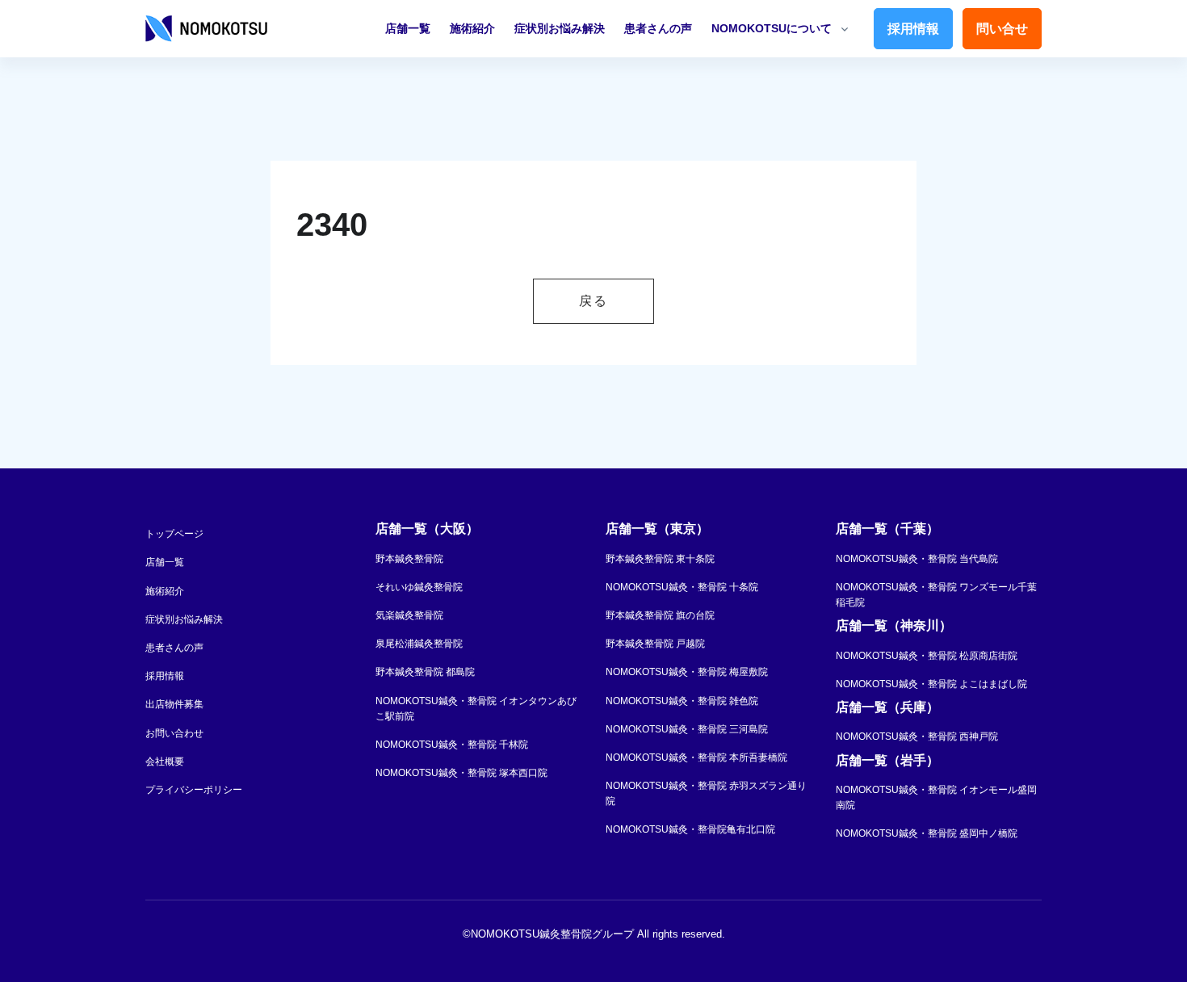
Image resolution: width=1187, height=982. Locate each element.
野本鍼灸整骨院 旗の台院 (660, 615)
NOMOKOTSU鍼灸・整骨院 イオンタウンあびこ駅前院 (476, 708)
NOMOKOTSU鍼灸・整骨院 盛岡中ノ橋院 (926, 833)
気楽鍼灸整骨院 (409, 615)
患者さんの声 (658, 28)
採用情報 (913, 29)
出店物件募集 (174, 704)
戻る (593, 301)
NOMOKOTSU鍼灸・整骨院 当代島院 (917, 558)
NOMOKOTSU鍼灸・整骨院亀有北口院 (690, 829)
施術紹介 (472, 28)
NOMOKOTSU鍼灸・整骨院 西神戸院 (917, 736)
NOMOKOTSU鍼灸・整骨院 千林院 (451, 744)
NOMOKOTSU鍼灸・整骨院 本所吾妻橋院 (696, 757)
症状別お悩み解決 (559, 28)
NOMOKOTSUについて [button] (771, 28)
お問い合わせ (174, 733)
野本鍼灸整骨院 (409, 558)
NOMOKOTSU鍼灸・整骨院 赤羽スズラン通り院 (706, 793)
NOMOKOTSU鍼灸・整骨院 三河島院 (687, 729)
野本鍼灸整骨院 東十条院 (660, 558)
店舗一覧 (407, 28)
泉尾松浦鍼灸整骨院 (419, 643)
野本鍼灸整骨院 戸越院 (655, 643)
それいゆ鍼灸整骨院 (419, 587)
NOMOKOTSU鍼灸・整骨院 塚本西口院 (461, 772)
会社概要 (164, 761)
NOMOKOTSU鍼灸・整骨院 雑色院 (682, 701)
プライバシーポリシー (193, 789)
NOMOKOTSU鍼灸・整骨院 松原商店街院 (926, 655)
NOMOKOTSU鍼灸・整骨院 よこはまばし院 (931, 684)
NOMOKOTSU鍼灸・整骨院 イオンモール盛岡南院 (936, 797)
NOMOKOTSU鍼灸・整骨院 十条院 (682, 587)
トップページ (174, 533)
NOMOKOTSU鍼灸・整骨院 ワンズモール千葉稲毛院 (936, 594)
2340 (331, 224)
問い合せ (1002, 29)
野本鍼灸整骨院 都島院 (425, 672)
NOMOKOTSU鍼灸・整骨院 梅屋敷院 (687, 672)
